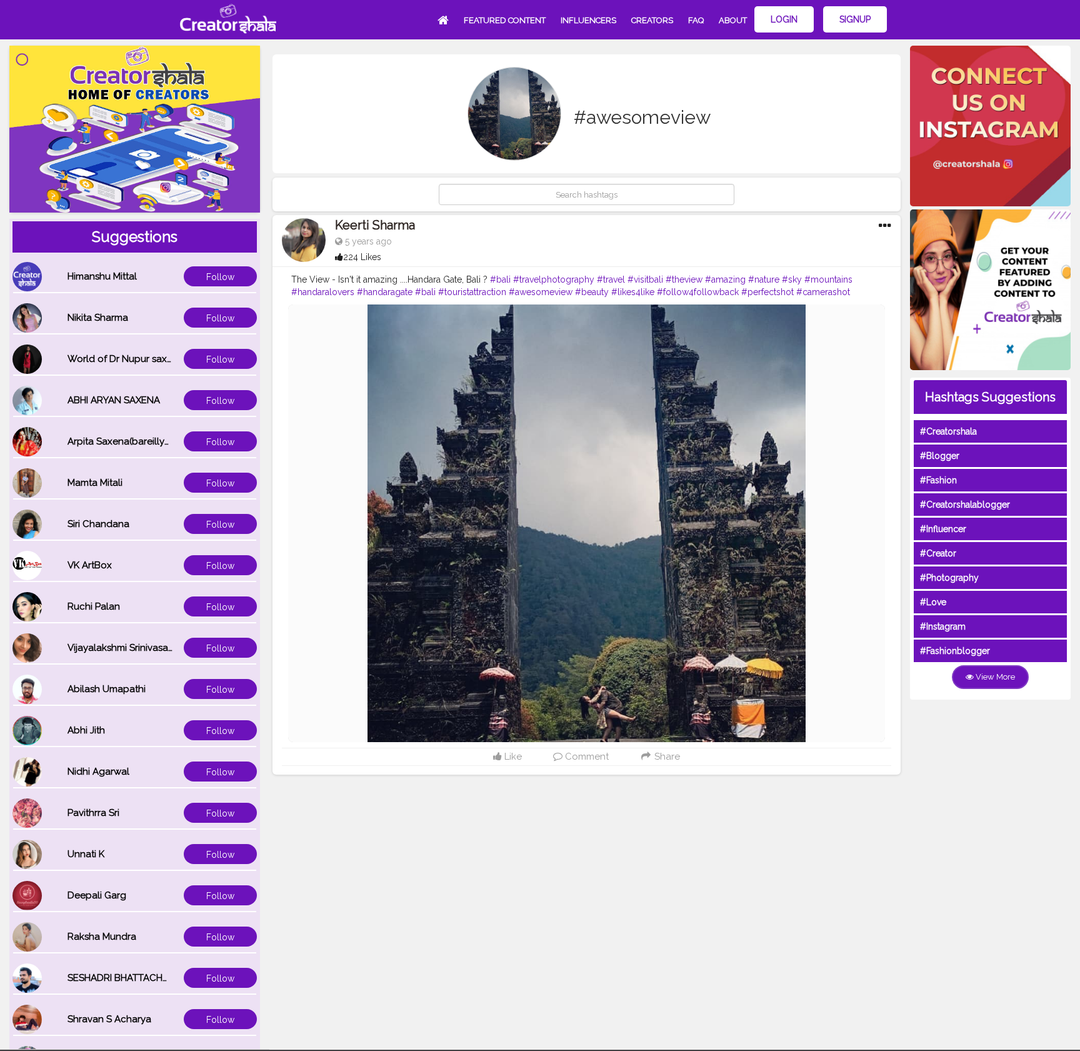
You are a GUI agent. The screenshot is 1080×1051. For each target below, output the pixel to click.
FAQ (696, 20)
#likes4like (632, 292)
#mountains (828, 279)
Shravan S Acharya (109, 1019)
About (733, 20)
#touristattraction (472, 292)
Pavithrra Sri (93, 812)
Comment (585, 756)
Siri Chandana (98, 524)
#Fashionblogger (955, 651)
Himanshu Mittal (102, 276)
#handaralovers (322, 292)
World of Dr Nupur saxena (126, 359)
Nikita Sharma (98, 317)
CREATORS (652, 20)
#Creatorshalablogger (965, 505)
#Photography (949, 578)
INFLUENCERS (588, 20)
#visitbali (645, 279)
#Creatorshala (948, 431)
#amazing (725, 279)
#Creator (938, 553)
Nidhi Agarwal (98, 771)
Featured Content (505, 20)
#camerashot (823, 292)
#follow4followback (698, 292)
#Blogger (939, 456)
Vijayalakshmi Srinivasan (121, 647)
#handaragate (384, 292)
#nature (763, 279)
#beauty (592, 292)
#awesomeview (540, 292)
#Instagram (943, 626)
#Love (933, 602)
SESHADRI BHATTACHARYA (127, 977)
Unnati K (86, 854)
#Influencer (943, 529)
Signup (855, 19)
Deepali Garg (97, 895)
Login (784, 19)
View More (994, 676)
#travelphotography (553, 279)
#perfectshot (767, 292)
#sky (792, 279)
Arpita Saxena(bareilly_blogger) (138, 441)
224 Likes (362, 257)
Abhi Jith (86, 730)
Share (666, 756)
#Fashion (938, 480)
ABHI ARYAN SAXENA (114, 400)
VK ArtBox (90, 565)
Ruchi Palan (94, 606)
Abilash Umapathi (107, 689)
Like (512, 756)
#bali (500, 279)
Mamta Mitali (95, 482)
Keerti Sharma (375, 225)
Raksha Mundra (102, 936)
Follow (220, 277)
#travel (611, 279)
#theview (684, 279)
